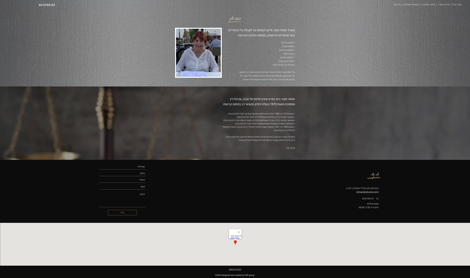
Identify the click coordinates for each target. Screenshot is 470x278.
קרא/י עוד (290, 148)
